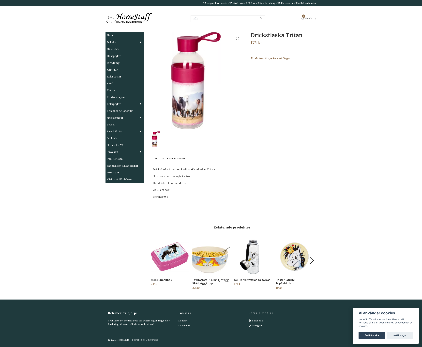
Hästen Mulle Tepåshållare (285, 298)
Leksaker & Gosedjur (120, 127)
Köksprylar (114, 120)
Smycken (112, 168)
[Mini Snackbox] (170, 273)
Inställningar (400, 335)
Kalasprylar (114, 93)
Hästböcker (114, 65)
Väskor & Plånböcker (120, 195)
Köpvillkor (184, 342)
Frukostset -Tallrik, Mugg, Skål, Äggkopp (210, 298)
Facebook (257, 337)
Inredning (113, 79)
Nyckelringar (115, 134)
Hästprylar (114, 72)
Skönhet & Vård (116, 161)
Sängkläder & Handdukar (122, 182)
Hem (110, 51)
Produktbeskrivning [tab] (169, 175)
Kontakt (182, 337)
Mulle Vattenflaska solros (252, 296)
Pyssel (111, 141)
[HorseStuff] (155, 26)
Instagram (257, 342)
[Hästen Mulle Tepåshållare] (294, 273)
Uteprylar (113, 189)
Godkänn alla (372, 335)
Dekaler (112, 58)
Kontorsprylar (116, 113)
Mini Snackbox (161, 296)
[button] (312, 277)
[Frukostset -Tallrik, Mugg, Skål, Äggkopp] (211, 273)
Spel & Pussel (115, 175)
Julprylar (112, 86)
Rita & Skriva (114, 148)
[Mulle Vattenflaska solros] (253, 273)
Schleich (112, 154)
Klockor (112, 100)
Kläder (111, 106)
